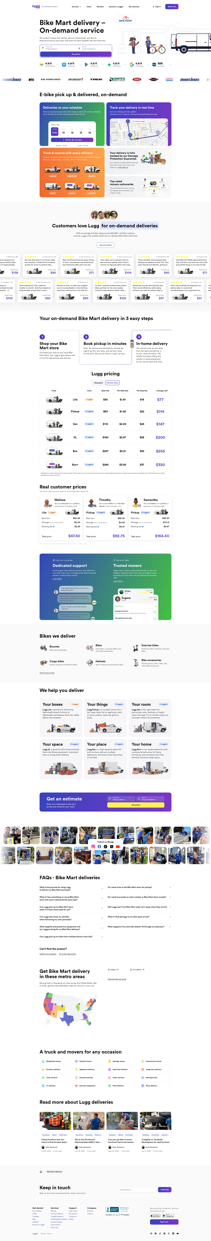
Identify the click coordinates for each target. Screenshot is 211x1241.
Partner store (112, 382)
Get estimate (134, 7)
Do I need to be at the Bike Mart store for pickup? (130, 887)
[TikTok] (105, 846)
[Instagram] (93, 846)
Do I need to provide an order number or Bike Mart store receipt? (137, 897)
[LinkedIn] (173, 1233)
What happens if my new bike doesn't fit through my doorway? (136, 926)
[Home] (41, 1171)
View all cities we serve (117, 979)
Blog (34, 1219)
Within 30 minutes (73, 140)
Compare (36, 1216)
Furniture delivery (57, 1214)
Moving (53, 1211)
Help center (73, 1211)
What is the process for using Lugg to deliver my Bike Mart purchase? (55, 888)
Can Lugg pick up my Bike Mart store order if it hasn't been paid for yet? (56, 908)
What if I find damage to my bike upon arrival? (128, 916)
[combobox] (57, 48)
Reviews (90, 1211)
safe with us (123, 167)
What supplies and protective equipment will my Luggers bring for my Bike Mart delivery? (60, 928)
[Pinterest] (164, 1233)
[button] (27, 265)
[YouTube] (118, 846)
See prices (76, 54)
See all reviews (106, 245)
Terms (49, 1234)
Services (75, 7)
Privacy (43, 1234)
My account (73, 1214)
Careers (90, 1214)
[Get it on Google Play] (168, 1216)
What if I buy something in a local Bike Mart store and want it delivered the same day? (59, 898)
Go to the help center (67, 954)
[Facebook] (99, 846)
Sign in (158, 6)
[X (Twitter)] (111, 846)
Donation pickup (56, 1222)
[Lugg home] (36, 6)
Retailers (100, 7)
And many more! (47, 673)
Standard (98, 382)
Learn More (57, 579)
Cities (89, 7)
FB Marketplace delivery (59, 1219)
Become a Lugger (39, 1225)
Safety (71, 1219)
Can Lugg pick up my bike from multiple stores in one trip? (66, 936)
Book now (172, 6)
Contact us (73, 1216)
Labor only (54, 1227)
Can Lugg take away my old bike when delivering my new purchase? (55, 918)
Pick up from (49, 47)
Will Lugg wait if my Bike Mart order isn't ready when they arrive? (137, 907)
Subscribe (165, 1189)
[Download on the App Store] (155, 1216)
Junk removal (55, 1225)
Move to (84, 47)
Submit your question (48, 954)
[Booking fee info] (54, 527)
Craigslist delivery (57, 1216)
